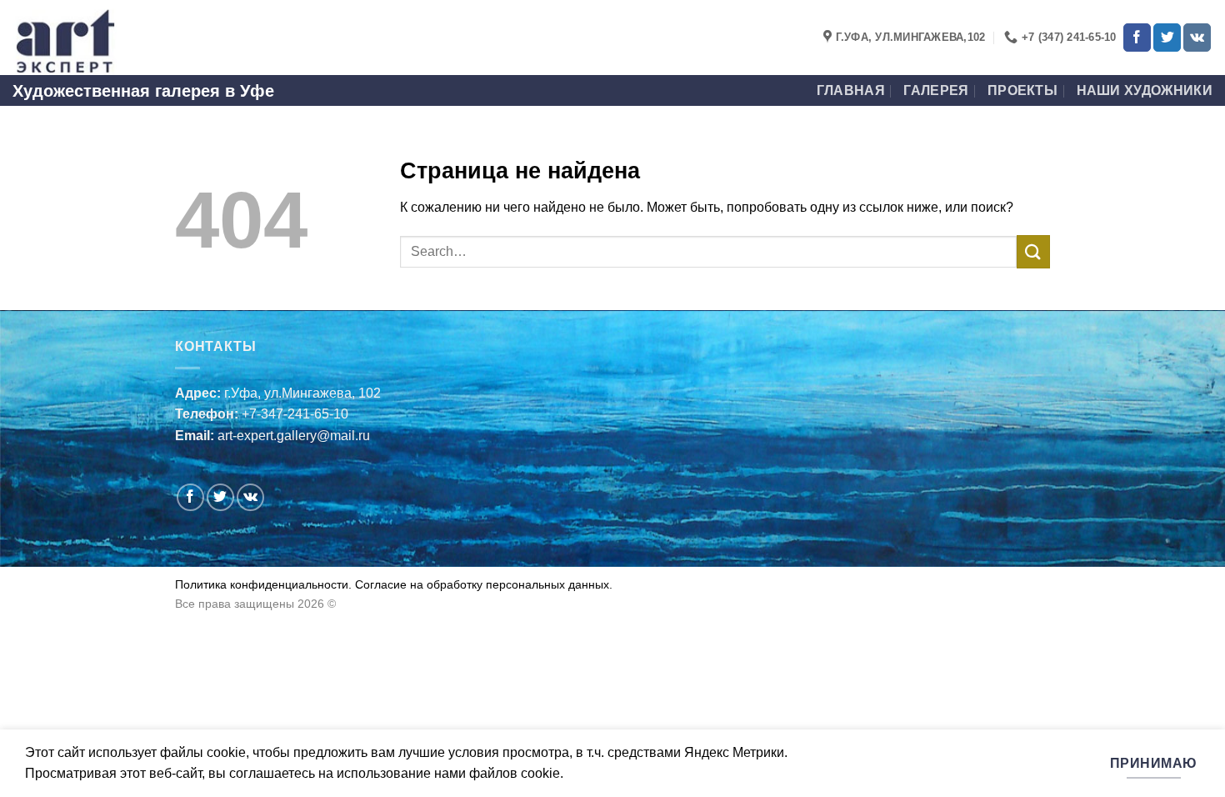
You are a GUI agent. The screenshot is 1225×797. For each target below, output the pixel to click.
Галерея (935, 90)
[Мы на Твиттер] (1167, 37)
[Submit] (1033, 251)
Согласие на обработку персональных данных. (482, 584)
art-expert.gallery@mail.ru (294, 436)
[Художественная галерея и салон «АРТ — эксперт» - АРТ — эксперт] (95, 37)
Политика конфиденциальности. (263, 584)
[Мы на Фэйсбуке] (1137, 37)
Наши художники (1144, 90)
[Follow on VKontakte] (1197, 37)
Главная (851, 90)
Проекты (1023, 90)
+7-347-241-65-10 (295, 414)
